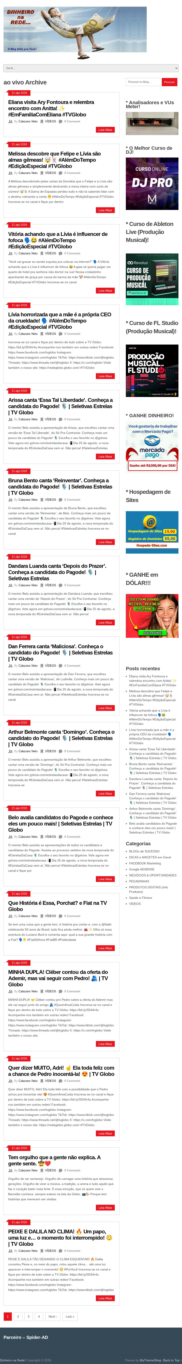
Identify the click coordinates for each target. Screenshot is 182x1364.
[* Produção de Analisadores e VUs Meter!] (152, 134)
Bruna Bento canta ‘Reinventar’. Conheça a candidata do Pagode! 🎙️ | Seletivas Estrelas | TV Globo (60, 486)
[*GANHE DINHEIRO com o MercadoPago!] (152, 472)
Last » (70, 1316)
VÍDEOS (50, 121)
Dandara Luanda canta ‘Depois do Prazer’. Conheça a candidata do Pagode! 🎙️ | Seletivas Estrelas (57, 572)
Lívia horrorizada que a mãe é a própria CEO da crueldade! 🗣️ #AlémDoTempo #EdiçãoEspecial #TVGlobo (59, 320)
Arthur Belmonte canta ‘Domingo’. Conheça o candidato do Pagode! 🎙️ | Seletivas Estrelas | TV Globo (61, 738)
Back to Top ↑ (172, 1360)
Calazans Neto (28, 121)
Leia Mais (105, 130)
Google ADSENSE (141, 869)
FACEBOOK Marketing (145, 863)
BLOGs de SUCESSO (144, 851)
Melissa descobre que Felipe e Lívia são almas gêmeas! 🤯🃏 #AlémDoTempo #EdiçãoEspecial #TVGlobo (54, 160)
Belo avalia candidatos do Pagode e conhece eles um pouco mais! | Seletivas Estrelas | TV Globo (60, 823)
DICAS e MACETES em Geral (150, 857)
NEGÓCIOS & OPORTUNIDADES (152, 875)
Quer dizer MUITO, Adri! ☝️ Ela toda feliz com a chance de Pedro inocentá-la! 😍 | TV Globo (61, 1071)
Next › (53, 1316)
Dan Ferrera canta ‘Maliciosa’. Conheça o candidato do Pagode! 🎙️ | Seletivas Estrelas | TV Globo (60, 652)
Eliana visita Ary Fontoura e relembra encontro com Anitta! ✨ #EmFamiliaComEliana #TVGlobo (51, 108)
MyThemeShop (150, 1360)
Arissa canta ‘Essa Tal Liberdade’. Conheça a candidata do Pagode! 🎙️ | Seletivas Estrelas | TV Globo (60, 406)
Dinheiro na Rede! (13, 1360)
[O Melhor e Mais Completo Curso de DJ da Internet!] (152, 209)
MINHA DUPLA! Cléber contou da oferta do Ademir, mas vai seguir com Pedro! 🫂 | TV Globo (58, 978)
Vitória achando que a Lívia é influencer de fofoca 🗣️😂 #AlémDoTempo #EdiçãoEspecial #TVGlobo (57, 240)
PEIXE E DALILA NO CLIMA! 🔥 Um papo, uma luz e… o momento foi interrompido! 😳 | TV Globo (60, 1237)
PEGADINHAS (139, 881)
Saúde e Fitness (140, 897)
